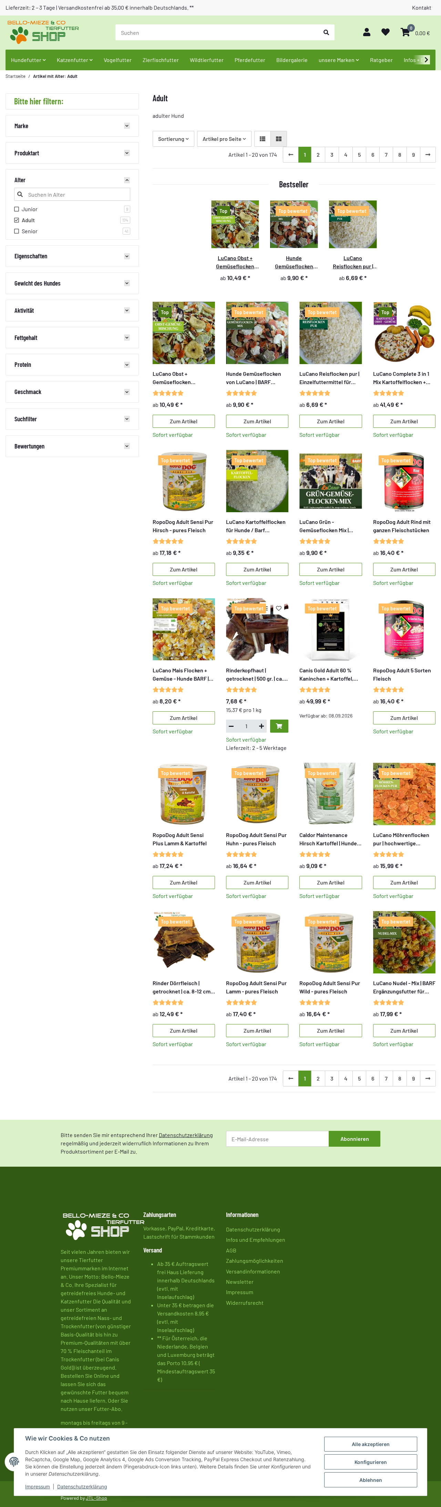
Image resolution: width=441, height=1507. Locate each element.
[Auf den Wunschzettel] (278, 608)
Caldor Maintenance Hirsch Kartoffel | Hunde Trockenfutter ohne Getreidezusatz (328, 839)
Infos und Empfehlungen (255, 1239)
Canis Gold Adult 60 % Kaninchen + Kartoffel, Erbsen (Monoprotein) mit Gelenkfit (330, 675)
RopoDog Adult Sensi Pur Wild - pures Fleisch (329, 987)
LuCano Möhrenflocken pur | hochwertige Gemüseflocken (401, 839)
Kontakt (421, 7)
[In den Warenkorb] (279, 726)
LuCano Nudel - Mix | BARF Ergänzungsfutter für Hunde (404, 987)
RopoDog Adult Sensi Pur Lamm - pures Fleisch (256, 987)
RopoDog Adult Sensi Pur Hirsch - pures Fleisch (183, 525)
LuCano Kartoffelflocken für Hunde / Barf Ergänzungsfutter (256, 526)
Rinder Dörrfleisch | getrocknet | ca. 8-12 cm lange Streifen (182, 987)
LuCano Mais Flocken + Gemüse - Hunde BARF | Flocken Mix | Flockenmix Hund (182, 675)
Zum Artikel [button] (183, 421)
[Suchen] (326, 32)
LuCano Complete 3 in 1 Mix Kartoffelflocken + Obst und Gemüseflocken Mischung (403, 378)
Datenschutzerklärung (82, 1486)
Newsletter (240, 1281)
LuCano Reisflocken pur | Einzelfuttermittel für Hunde (329, 378)
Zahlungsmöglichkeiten (254, 1260)
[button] (367, 32)
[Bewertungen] (168, 393)
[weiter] (428, 155)
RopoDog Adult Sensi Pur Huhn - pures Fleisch (256, 839)
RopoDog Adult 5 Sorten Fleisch (402, 674)
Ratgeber (381, 59)
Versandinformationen (253, 1271)
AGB (231, 1250)
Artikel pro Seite (222, 138)
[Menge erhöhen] (261, 726)
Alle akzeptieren (371, 1444)
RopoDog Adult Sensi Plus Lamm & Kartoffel (180, 839)
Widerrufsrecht (245, 1302)
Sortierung (171, 138)
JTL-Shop (96, 1498)
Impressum (37, 1486)
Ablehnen (370, 1480)
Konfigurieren (371, 1462)
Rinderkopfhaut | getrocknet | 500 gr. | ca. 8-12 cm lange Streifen (254, 675)
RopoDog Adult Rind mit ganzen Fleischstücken (402, 525)
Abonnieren (354, 1138)
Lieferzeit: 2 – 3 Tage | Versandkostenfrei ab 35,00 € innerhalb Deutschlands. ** (100, 7)
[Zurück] (291, 155)
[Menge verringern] (231, 726)
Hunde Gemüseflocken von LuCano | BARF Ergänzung (253, 378)
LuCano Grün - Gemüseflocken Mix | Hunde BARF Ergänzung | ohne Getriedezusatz (328, 526)
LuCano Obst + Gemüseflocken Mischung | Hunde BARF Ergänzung (181, 378)
